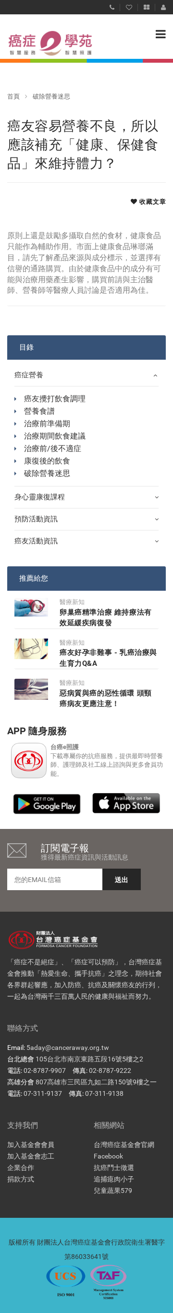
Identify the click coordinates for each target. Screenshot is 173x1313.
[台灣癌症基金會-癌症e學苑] (40, 43)
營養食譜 (39, 411)
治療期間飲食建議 (55, 436)
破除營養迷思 (51, 96)
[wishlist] (129, 5)
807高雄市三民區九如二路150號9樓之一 (96, 1082)
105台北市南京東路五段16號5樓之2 (89, 1059)
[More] (146, 5)
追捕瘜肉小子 (114, 1179)
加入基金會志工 (30, 1156)
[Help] (112, 5)
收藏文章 (151, 201)
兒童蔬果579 (113, 1190)
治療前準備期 (47, 423)
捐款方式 (20, 1179)
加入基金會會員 (30, 1144)
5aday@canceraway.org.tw (67, 1047)
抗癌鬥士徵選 (114, 1167)
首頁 (13, 96)
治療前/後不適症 (52, 448)
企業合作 (20, 1167)
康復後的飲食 (47, 460)
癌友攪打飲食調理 (55, 398)
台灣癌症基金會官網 (124, 1144)
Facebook (108, 1156)
